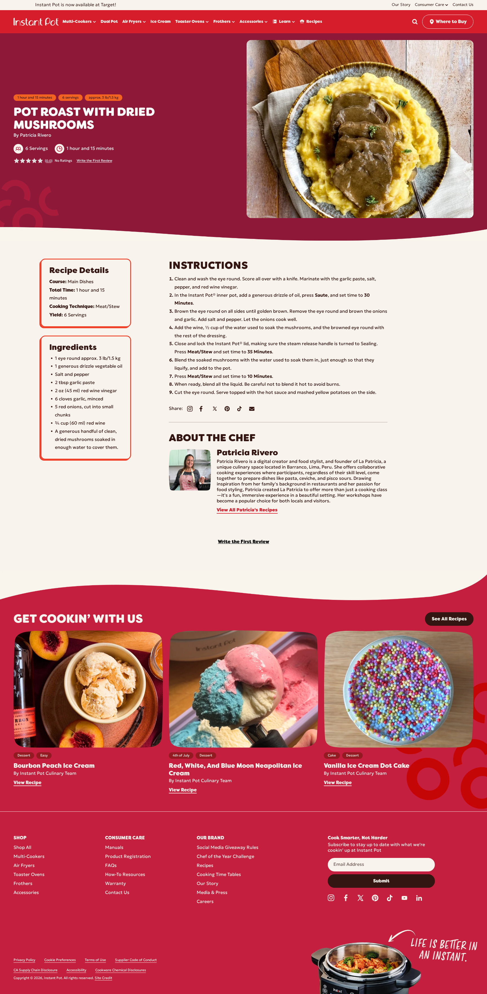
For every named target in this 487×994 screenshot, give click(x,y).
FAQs (111, 866)
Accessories (26, 893)
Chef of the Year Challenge (225, 857)
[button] (415, 22)
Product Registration (128, 857)
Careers (205, 902)
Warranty (115, 884)
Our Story (207, 884)
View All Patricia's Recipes (247, 510)
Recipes (205, 866)
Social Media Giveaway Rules (227, 848)
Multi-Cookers (29, 857)
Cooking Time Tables (219, 875)
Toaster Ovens (29, 875)
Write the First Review (94, 161)
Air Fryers (24, 866)
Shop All (22, 848)
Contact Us (117, 893)
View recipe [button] (27, 783)
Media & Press (212, 893)
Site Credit (103, 978)
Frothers (23, 884)
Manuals (114, 848)
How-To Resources (125, 875)
